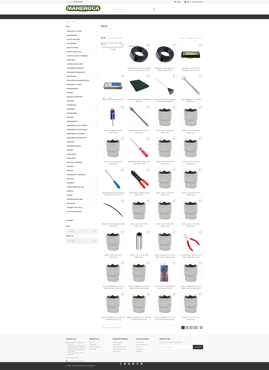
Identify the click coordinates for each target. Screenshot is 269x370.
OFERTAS (70, 170)
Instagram (141, 363)
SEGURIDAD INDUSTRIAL (75, 199)
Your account (142, 339)
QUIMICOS (70, 191)
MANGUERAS (71, 158)
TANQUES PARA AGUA (74, 207)
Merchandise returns (142, 344)
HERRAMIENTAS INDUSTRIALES (77, 129)
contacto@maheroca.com (76, 361)
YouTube (133, 363)
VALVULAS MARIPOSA (74, 211)
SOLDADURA (71, 203)
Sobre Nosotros (117, 342)
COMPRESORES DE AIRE (75, 64)
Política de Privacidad (119, 347)
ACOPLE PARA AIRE (73, 39)
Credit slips (139, 349)
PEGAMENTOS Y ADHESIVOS (76, 174)
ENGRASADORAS (72, 88)
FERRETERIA (71, 109)
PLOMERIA (70, 183)
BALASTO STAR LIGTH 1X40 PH (113, 99)
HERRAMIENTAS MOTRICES (76, 134)
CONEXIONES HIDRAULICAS (76, 72)
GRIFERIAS (70, 117)
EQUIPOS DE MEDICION (74, 97)
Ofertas (91, 342)
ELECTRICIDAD (71, 76)
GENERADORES (72, 113)
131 (195, 327)
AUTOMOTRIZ (71, 43)
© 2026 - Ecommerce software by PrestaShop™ (81, 366)
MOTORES (70, 166)
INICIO (68, 26)
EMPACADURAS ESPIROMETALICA (78, 80)
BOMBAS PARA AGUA (74, 52)
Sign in (189, 2)
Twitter (124, 363)
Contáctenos (116, 351)
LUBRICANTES (71, 154)
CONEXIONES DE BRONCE (75, 68)
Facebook (120, 363)
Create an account (197, 2)
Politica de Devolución (119, 349)
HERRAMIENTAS (72, 121)
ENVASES (70, 93)
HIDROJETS (70, 142)
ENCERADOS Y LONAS (74, 84)
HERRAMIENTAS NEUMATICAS (77, 138)
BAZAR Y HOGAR (72, 47)
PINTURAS (70, 179)
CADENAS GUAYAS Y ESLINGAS (77, 56)
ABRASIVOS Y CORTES (74, 31)
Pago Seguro (116, 344)
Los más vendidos (94, 347)
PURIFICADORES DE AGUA (75, 187)
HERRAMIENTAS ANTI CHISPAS (77, 125)
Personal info (140, 342)
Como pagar (93, 349)
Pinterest (137, 363)
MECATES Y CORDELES (74, 162)
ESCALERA (70, 101)
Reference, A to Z (194, 38)
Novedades (92, 344)
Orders (138, 347)
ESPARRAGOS (71, 105)
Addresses (139, 351)
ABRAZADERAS (72, 35)
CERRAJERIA (71, 60)
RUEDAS (69, 195)
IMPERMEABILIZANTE (74, 146)
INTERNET (70, 150)
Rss (129, 363)
